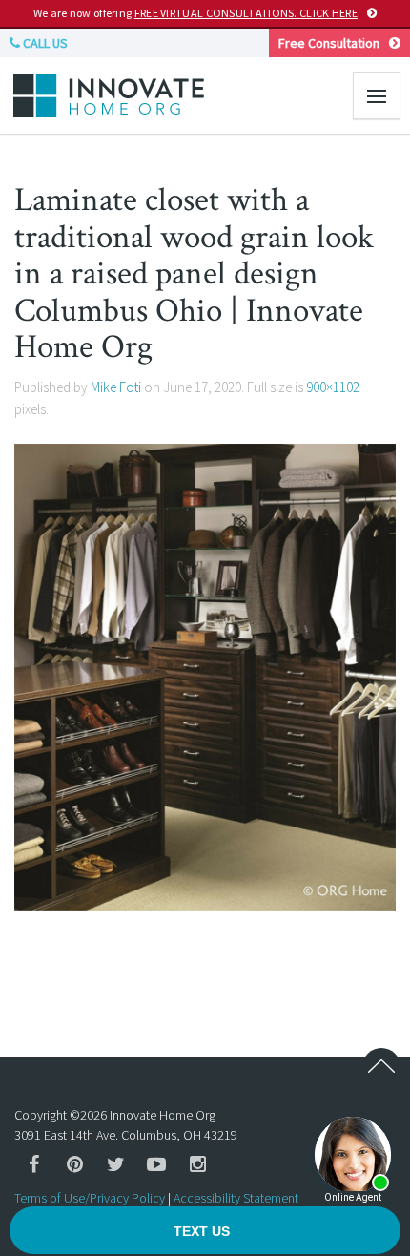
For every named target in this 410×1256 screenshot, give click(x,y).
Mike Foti (116, 387)
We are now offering (195, 13)
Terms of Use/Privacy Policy (89, 1197)
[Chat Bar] (205, 1231)
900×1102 (332, 387)
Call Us (44, 43)
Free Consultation (328, 43)
